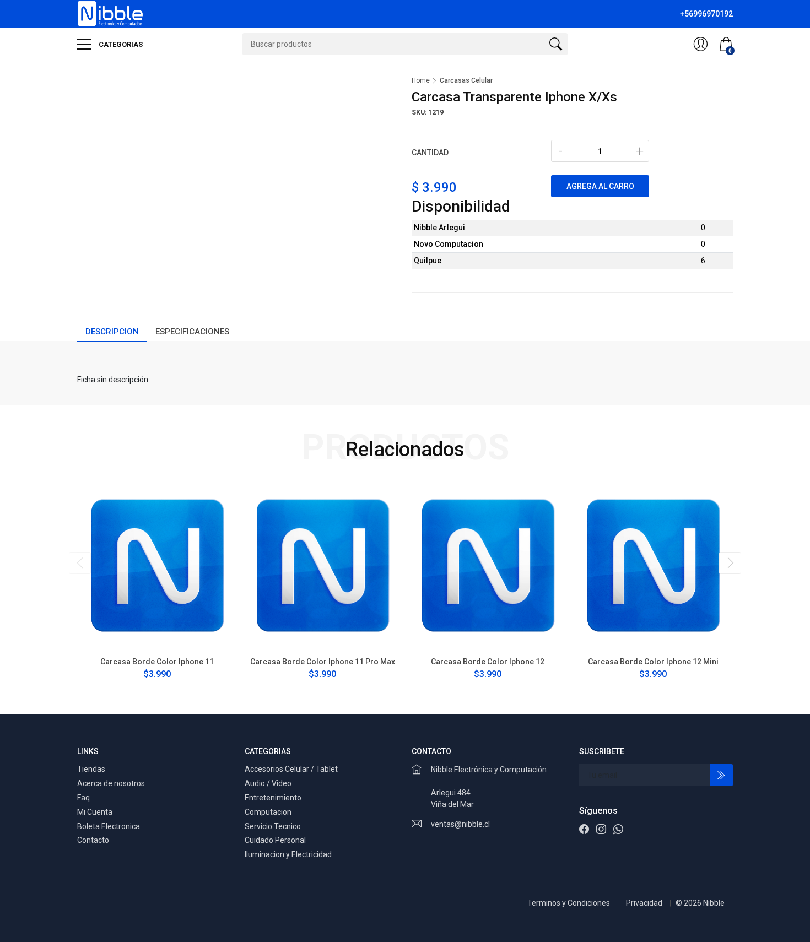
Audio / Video (268, 783)
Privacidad (644, 902)
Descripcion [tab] (112, 332)
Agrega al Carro (600, 186)
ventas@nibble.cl (460, 824)
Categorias (120, 44)
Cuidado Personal (275, 840)
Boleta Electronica (108, 826)
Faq (83, 797)
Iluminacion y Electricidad (288, 854)
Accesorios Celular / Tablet (291, 769)
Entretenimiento (273, 797)
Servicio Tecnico (273, 826)
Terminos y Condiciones (568, 902)
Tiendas (91, 769)
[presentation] (80, 563)
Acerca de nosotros (111, 783)
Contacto (93, 840)
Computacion (268, 812)
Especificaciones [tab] (192, 332)
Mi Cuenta (94, 812)
